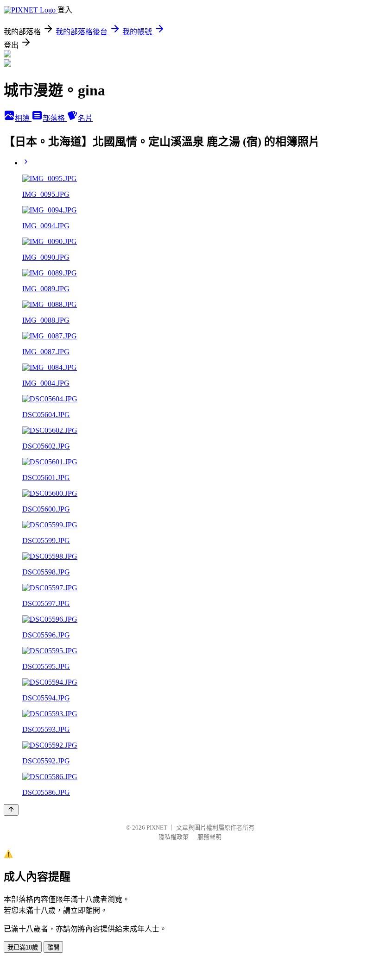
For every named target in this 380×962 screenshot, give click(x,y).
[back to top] (11, 810)
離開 (53, 947)
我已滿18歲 (22, 947)
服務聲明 (209, 836)
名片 (85, 118)
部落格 (55, 118)
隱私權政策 (173, 836)
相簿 (23, 118)
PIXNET (156, 827)
